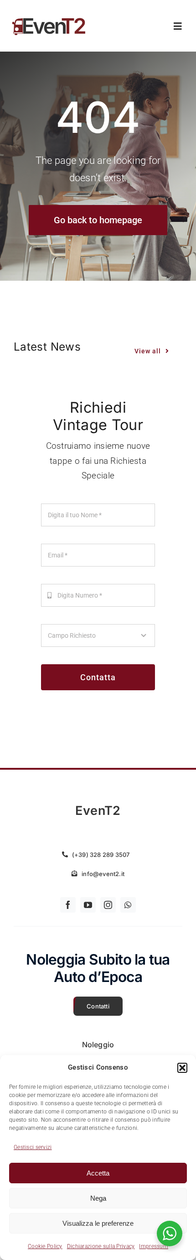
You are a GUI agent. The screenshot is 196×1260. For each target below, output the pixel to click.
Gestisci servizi (33, 1147)
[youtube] (88, 905)
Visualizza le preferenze (98, 1223)
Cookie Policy (45, 1246)
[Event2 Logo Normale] (49, 17)
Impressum (153, 1246)
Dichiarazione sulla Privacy (101, 1246)
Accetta (98, 1173)
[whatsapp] (128, 905)
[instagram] (108, 905)
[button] (182, 1067)
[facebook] (68, 905)
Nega (98, 1198)
